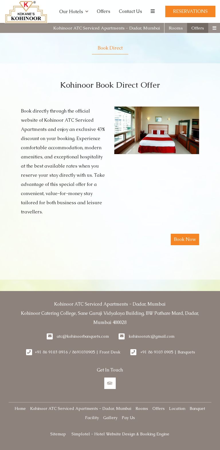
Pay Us (128, 417)
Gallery (110, 417)
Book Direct (110, 48)
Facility (92, 417)
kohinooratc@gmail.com (151, 336)
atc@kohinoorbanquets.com (83, 336)
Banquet (197, 408)
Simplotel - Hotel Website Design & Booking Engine (120, 434)
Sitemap (58, 434)
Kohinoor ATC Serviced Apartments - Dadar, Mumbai (106, 28)
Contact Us (130, 11)
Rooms (176, 28)
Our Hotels (71, 12)
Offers (103, 11)
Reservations (190, 11)
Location (177, 408)
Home (20, 408)
